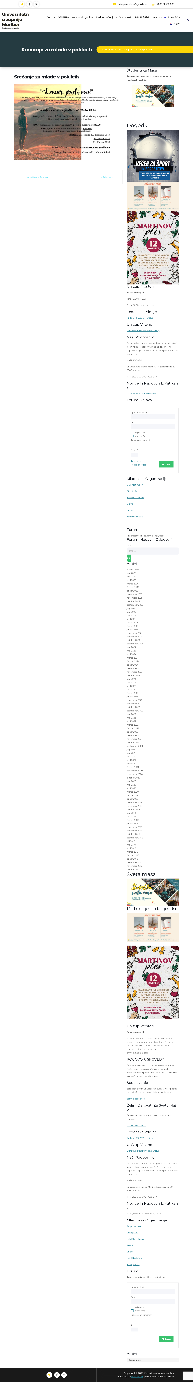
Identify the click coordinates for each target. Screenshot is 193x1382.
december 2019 (134, 802)
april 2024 (131, 654)
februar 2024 (133, 661)
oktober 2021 (133, 742)
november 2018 (134, 830)
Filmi (129, 545)
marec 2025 (132, 622)
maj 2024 (131, 651)
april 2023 (131, 686)
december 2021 (134, 735)
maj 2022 (131, 718)
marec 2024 (133, 658)
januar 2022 (132, 732)
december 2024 (135, 633)
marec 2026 (132, 583)
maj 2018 (131, 845)
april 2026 (131, 580)
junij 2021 (131, 753)
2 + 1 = (136, 1325)
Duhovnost (125, 17)
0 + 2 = (136, 450)
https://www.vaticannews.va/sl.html (144, 393)
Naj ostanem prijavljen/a (141, 434)
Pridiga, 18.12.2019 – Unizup (140, 318)
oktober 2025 (133, 601)
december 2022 (134, 700)
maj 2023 (131, 682)
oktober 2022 (133, 707)
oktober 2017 (133, 869)
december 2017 (134, 862)
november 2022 (134, 703)
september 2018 (135, 837)
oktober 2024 (133, 640)
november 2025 (134, 598)
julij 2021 (131, 749)
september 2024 (135, 643)
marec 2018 (132, 852)
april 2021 (131, 760)
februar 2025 (133, 626)
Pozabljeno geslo (139, 465)
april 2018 (131, 848)
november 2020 (135, 774)
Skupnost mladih (135, 485)
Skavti (130, 504)
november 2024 (135, 636)
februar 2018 (133, 855)
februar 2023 (133, 693)
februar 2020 (133, 795)
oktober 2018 (133, 834)
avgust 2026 (133, 569)
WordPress (137, 1376)
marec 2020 (133, 792)
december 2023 (134, 668)
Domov (51, 17)
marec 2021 (132, 763)
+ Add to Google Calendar (36, 177)
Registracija (136, 461)
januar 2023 (132, 696)
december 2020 (135, 770)
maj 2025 (131, 615)
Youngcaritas (133, 1264)
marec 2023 (132, 689)
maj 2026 (131, 576)
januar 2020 (132, 799)
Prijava (166, 464)
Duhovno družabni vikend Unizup (143, 330)
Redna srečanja (105, 17)
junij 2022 (131, 714)
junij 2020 (131, 781)
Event (114, 49)
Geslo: (134, 422)
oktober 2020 (133, 778)
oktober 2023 (133, 675)
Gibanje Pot (132, 491)
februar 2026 (133, 587)
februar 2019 (133, 820)
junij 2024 (131, 647)
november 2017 (134, 866)
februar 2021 (133, 767)
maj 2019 (131, 816)
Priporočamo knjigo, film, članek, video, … (147, 536)
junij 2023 (131, 679)
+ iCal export (106, 177)
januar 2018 (132, 859)
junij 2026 (131, 573)
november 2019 (134, 806)
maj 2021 (131, 756)
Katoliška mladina (135, 497)
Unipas (130, 510)
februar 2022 (133, 728)
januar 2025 (132, 629)
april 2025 (131, 619)
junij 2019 (131, 813)
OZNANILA (63, 17)
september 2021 (135, 746)
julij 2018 (131, 841)
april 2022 (131, 721)
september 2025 (135, 605)
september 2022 (135, 710)
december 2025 (134, 594)
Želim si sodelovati (136, 1099)
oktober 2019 (133, 809)
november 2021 (134, 739)
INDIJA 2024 (142, 17)
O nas (156, 17)
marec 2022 (132, 725)
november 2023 (134, 672)
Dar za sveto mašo (136, 1125)
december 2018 (134, 827)
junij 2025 (131, 612)
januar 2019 (132, 823)
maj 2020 (131, 785)
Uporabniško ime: (139, 412)
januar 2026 (132, 591)
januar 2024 (132, 665)
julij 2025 (131, 608)
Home (104, 49)
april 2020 (131, 788)
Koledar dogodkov (82, 17)
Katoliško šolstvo (135, 516)
